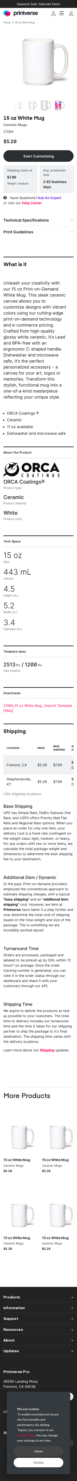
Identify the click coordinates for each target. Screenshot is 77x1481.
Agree (38, 1451)
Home (6, 22)
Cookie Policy (26, 1435)
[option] (38, 62)
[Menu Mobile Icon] (62, 13)
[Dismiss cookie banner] (62, 1401)
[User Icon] (53, 13)
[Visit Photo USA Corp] (31, 476)
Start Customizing (38, 156)
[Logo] (20, 13)
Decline (39, 1462)
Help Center (32, 203)
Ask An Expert (49, 198)
